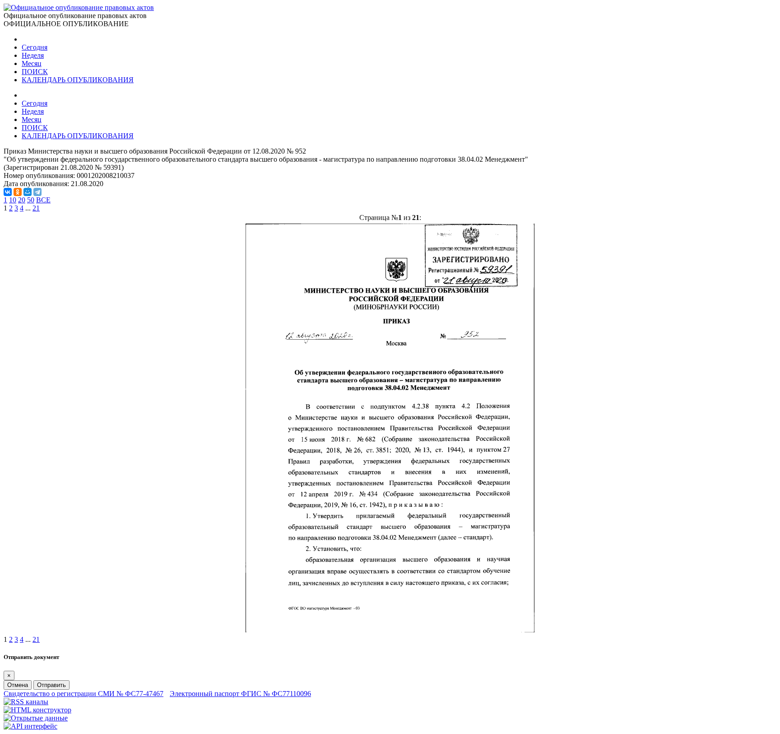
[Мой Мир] (27, 192)
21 (36, 208)
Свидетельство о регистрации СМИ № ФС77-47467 (83, 693)
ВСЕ (43, 200)
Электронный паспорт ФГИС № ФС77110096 (240, 693)
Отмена (17, 685)
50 (30, 200)
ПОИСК (35, 71)
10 (12, 200)
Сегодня (34, 47)
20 (21, 200)
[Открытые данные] (36, 718)
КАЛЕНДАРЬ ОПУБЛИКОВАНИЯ (78, 80)
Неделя (33, 55)
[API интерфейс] (30, 726)
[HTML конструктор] (37, 710)
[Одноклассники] (18, 192)
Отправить (51, 685)
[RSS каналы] (26, 702)
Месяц (32, 63)
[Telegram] (37, 192)
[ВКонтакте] (8, 192)
